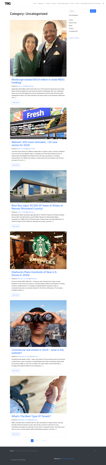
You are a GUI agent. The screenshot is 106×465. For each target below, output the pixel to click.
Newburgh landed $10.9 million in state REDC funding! (38, 81)
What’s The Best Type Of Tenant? (31, 416)
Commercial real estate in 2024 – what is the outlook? (38, 351)
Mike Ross (31, 86)
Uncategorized (73, 31)
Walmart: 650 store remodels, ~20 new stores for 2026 (34, 144)
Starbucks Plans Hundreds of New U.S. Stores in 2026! (34, 274)
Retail (70, 25)
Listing (71, 20)
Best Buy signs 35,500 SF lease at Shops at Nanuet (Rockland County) (37, 207)
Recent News (73, 23)
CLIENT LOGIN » (74, 38)
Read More (16, 102)
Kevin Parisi (31, 148)
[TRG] (7, 3)
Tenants (71, 28)
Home (11, 451)
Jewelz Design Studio (67, 458)
